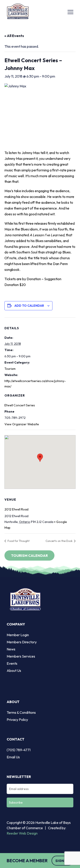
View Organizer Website (21, 424)
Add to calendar (29, 306)
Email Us (13, 757)
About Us (14, 670)
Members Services (21, 656)
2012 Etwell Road (16, 509)
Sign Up (62, 860)
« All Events (14, 35)
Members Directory (22, 642)
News (11, 649)
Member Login (18, 635)
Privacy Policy (17, 719)
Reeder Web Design (22, 833)
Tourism (10, 369)
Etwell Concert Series (19, 405)
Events (12, 663)
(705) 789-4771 (18, 750)
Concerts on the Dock (59, 541)
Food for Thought (18, 541)
